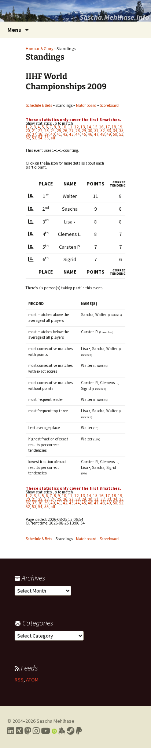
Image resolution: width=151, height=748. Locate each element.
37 (34, 134)
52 (28, 137)
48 (102, 134)
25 (59, 130)
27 (71, 130)
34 (115, 130)
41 (59, 134)
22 (40, 130)
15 (95, 126)
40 (53, 134)
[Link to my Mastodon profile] (27, 731)
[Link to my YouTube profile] (45, 731)
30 (90, 130)
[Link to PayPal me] (79, 731)
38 (40, 134)
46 (90, 134)
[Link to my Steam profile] (70, 731)
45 (84, 134)
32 (102, 130)
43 (71, 134)
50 (115, 134)
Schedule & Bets (39, 105)
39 (46, 134)
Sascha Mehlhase (55, 721)
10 (64, 126)
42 (65, 134)
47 (96, 134)
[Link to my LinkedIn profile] (10, 731)
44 (78, 134)
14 (89, 126)
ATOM (32, 679)
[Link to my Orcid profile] (54, 731)
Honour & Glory (40, 48)
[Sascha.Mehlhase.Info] (75, 11)
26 (65, 130)
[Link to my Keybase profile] (61, 731)
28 (78, 130)
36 (28, 134)
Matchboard (86, 105)
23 (46, 130)
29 (84, 130)
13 (83, 126)
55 (46, 137)
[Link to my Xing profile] (19, 731)
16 (101, 126)
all (53, 137)
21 (34, 130)
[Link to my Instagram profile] (36, 731)
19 (120, 126)
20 (28, 130)
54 (40, 137)
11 (70, 126)
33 (109, 130)
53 (34, 137)
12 (76, 126)
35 (121, 130)
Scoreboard (109, 105)
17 (108, 126)
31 (96, 130)
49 (109, 134)
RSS (19, 679)
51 (121, 134)
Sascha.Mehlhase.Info (114, 17)
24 (53, 130)
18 (114, 126)
